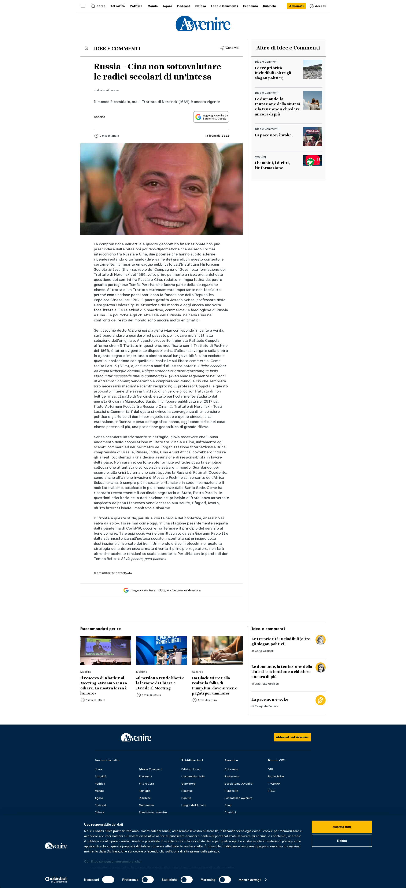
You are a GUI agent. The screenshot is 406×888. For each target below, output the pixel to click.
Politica (100, 783)
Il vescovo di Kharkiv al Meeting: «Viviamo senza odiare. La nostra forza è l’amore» (103, 686)
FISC (271, 791)
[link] (296, 6)
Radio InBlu (276, 776)
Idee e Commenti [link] (224, 6)
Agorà (99, 798)
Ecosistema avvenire (153, 812)
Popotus (187, 791)
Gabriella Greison (267, 683)
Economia (145, 776)
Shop (228, 805)
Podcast (100, 805)
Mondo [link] (153, 6)
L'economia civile (193, 776)
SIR (270, 769)
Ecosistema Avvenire (238, 783)
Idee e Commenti (150, 769)
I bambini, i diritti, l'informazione (272, 165)
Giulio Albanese (107, 90)
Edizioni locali (190, 769)
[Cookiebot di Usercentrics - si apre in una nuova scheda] (56, 880)
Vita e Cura (146, 783)
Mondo (99, 791)
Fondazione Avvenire (238, 798)
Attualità (100, 776)
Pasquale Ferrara (266, 706)
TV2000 (274, 783)
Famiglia (144, 791)
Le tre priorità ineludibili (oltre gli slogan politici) (273, 73)
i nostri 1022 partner (109, 831)
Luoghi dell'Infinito (194, 805)
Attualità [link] (118, 6)
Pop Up (186, 798)
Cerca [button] (101, 6)
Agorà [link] (167, 6)
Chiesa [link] (200, 6)
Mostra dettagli (250, 879)
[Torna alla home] (86, 47)
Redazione (232, 776)
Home (99, 769)
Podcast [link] (183, 6)
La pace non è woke (273, 135)
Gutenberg (188, 783)
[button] (82, 6)
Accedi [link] (320, 6)
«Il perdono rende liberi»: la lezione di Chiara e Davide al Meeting (160, 683)
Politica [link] (136, 6)
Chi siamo (231, 769)
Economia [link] (250, 6)
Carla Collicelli (264, 651)
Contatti (230, 812)
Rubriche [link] (270, 6)
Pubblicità (231, 791)
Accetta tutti (342, 827)
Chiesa (99, 812)
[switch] (148, 879)
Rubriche (145, 798)
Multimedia (146, 805)
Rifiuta (342, 840)
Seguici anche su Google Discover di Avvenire (165, 590)
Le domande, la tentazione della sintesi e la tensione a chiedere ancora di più (278, 107)
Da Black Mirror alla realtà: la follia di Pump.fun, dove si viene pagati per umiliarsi (214, 686)
